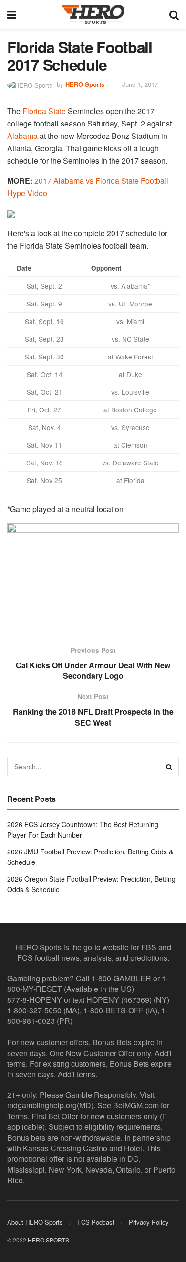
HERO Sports (84, 84)
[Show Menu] (11, 14)
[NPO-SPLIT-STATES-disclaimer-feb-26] (93, 570)
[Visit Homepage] (93, 14)
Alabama (22, 135)
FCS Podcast (95, 1222)
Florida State (44, 110)
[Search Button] (174, 14)
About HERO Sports (35, 1222)
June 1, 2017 (140, 84)
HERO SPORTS (48, 1240)
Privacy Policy (149, 1222)
